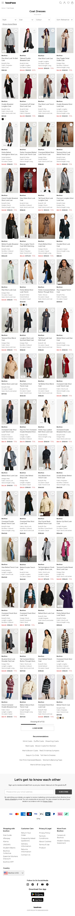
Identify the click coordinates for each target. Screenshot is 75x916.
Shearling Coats (52, 741)
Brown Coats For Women (45, 746)
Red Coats (29, 746)
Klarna (5, 841)
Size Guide (7, 835)
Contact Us (25, 855)
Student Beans (9, 848)
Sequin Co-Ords (32, 755)
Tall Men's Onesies (47, 755)
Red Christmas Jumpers (49, 751)
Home (3, 8)
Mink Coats (27, 741)
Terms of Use (44, 845)
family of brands (10, 799)
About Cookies (45, 841)
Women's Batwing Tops (52, 760)
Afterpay (6, 838)
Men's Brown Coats (30, 751)
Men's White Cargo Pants (40, 765)
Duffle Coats (39, 741)
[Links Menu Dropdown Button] (3, 3)
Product (42, 848)
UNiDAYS (6, 845)
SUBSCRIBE (63, 792)
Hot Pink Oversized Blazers (30, 760)
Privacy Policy (47, 801)
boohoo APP (8, 862)
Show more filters (10, 24)
